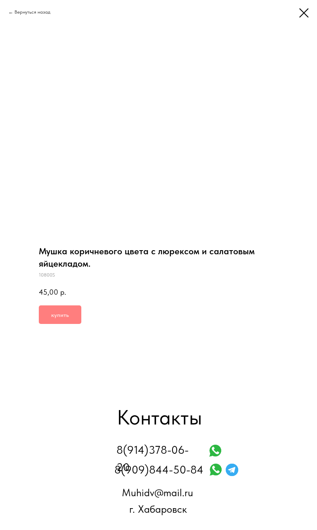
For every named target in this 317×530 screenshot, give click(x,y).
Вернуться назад (32, 12)
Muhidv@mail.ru (157, 492)
